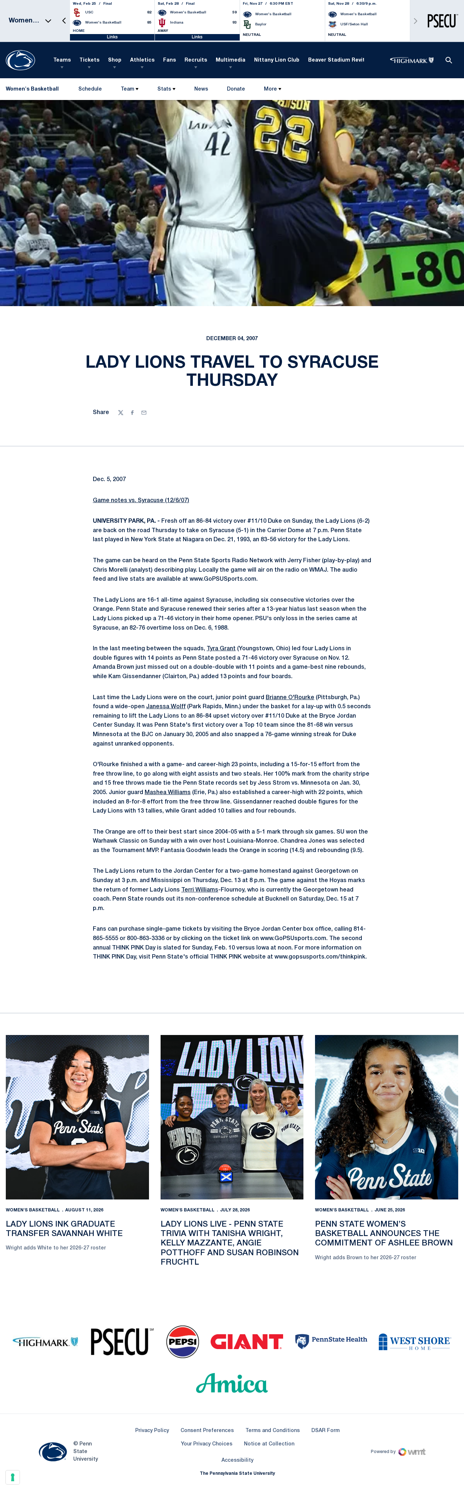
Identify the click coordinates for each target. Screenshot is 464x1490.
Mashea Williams (168, 792)
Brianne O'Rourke (290, 697)
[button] (64, 21)
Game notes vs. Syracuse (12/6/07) (141, 500)
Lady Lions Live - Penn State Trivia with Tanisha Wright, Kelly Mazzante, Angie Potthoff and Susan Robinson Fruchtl (230, 1243)
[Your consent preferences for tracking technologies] (13, 1477)
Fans (169, 60)
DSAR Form (325, 1430)
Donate (236, 91)
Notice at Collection (269, 1444)
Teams (62, 60)
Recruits (196, 60)
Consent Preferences (207, 1430)
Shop (114, 60)
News (201, 89)
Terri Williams (199, 890)
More (270, 89)
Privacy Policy (152, 1430)
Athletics (142, 60)
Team (127, 89)
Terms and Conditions (272, 1430)
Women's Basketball (33, 1210)
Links (112, 37)
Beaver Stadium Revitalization (348, 60)
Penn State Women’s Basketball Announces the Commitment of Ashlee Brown (384, 1234)
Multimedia (230, 60)
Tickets (89, 60)
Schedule (90, 89)
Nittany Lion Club (276, 60)
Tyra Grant (221, 648)
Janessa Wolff (166, 706)
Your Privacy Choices (206, 1444)
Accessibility (237, 1460)
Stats (164, 89)
